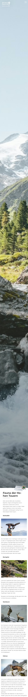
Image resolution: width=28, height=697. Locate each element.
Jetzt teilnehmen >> (13, 357)
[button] (24, 336)
